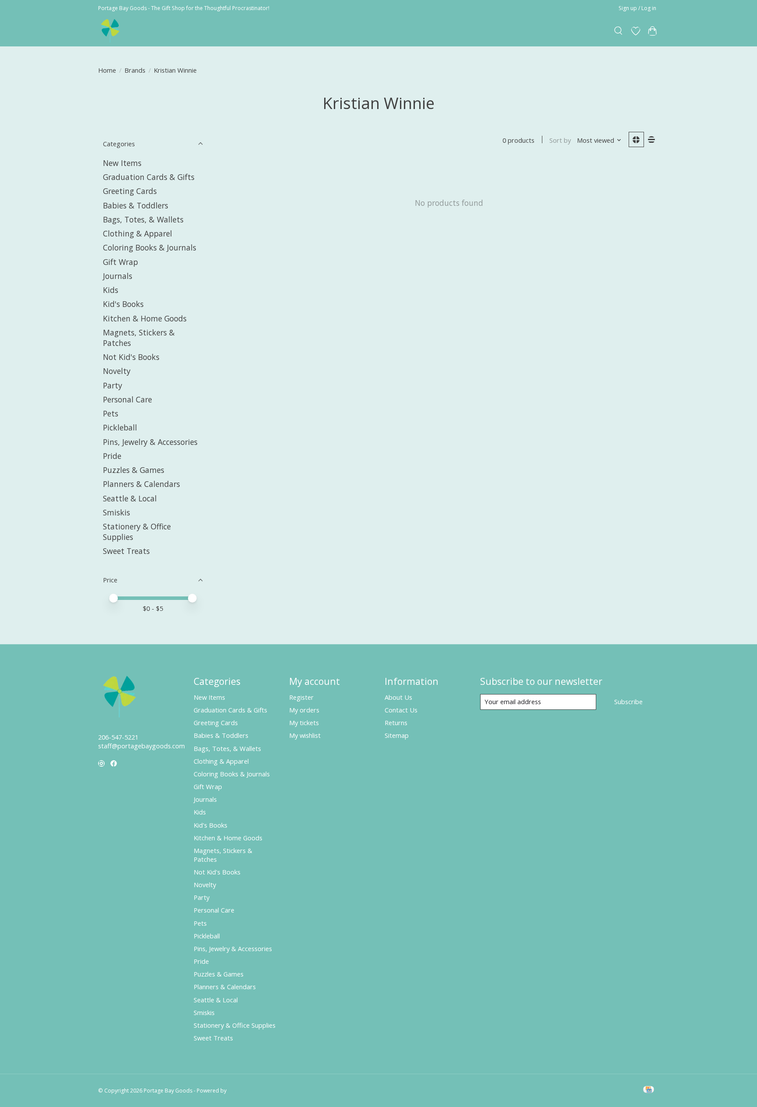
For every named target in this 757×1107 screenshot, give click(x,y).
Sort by (560, 140)
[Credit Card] (648, 1090)
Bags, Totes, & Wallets (143, 219)
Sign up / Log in (637, 8)
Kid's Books (123, 304)
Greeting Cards (130, 191)
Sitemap (397, 735)
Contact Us (401, 709)
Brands (134, 70)
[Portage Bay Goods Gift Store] (110, 31)
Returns (396, 722)
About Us (398, 697)
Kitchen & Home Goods (145, 318)
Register (301, 697)
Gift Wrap (120, 262)
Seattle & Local (130, 498)
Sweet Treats (126, 551)
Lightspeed (241, 1090)
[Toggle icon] (618, 31)
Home (107, 70)
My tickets (304, 722)
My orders (304, 709)
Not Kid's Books (131, 357)
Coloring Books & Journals (149, 247)
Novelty (117, 371)
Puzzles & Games (133, 470)
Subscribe (628, 701)
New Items (122, 163)
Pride (112, 456)
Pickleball (120, 427)
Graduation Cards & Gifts (149, 177)
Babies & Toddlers (135, 205)
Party (112, 385)
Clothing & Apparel (137, 233)
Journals (117, 276)
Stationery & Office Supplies (235, 1025)
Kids (110, 290)
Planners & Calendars (141, 484)
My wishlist (305, 735)
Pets (110, 413)
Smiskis (116, 512)
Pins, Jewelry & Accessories (150, 442)
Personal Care (127, 399)
